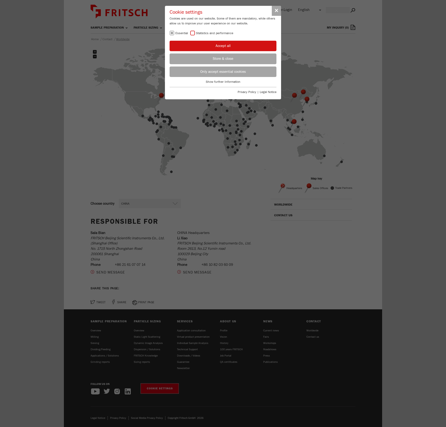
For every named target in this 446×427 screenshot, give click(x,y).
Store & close (223, 59)
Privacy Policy (247, 92)
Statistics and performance (214, 33)
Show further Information (223, 82)
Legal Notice (268, 92)
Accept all (223, 46)
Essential (181, 33)
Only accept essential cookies (223, 72)
